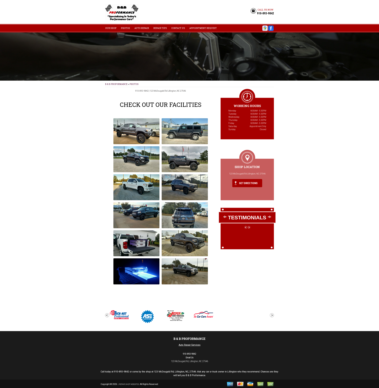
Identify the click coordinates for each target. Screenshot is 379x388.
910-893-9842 (265, 13)
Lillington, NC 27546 (177, 91)
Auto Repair (141, 28)
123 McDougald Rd (158, 91)
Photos (125, 28)
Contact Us (178, 28)
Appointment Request (203, 28)
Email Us (189, 357)
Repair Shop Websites (129, 384)
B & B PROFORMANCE (116, 84)
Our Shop (111, 28)
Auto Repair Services (189, 345)
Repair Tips (160, 28)
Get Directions (248, 183)
